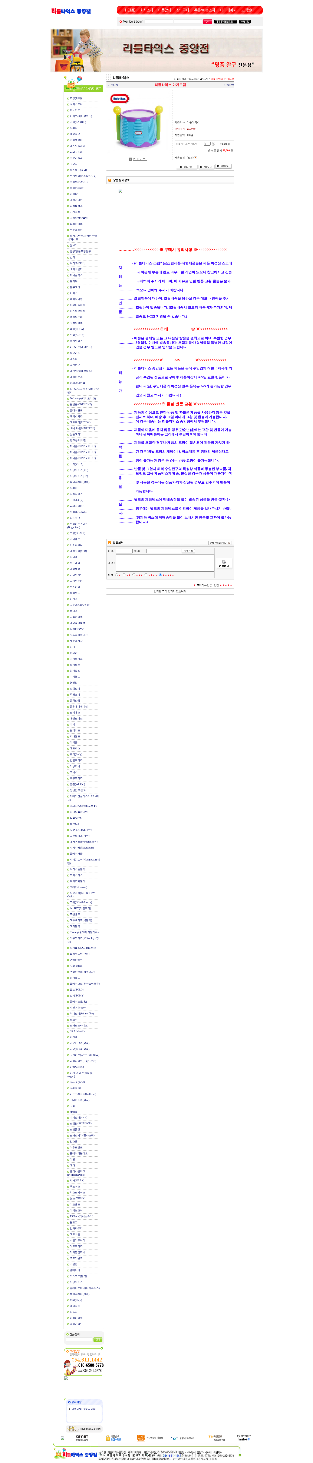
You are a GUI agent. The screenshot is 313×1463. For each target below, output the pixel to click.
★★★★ (152, 575)
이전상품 (113, 84)
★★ (128, 575)
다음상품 (229, 84)
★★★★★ (168, 575)
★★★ (139, 575)
